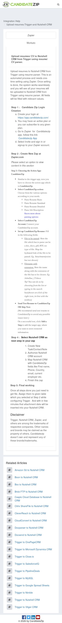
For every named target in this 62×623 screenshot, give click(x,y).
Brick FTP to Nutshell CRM (29, 491)
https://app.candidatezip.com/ (33, 117)
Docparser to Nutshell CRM (29, 527)
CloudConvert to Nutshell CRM (31, 520)
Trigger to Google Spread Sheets (32, 585)
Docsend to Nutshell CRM (28, 534)
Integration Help (11, 21)
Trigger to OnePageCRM (28, 542)
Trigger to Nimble (24, 592)
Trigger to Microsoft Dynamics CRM (33, 549)
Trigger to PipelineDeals (27, 571)
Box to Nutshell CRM (25, 484)
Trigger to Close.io (24, 556)
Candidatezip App (28, 138)
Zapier (31, 35)
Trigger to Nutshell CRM (27, 599)
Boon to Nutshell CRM (26, 477)
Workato (31, 42)
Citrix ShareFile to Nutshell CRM (31, 506)
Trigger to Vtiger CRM (26, 607)
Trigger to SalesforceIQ (27, 563)
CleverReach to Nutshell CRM (30, 513)
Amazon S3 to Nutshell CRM (29, 470)
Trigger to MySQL (24, 578)
